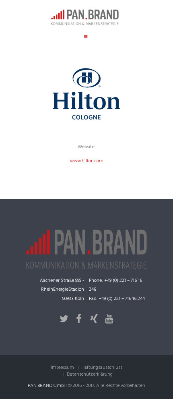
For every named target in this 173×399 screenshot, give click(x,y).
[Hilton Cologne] (86, 94)
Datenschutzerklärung (90, 374)
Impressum (62, 368)
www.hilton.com (86, 161)
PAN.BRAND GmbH (47, 386)
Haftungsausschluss (101, 368)
